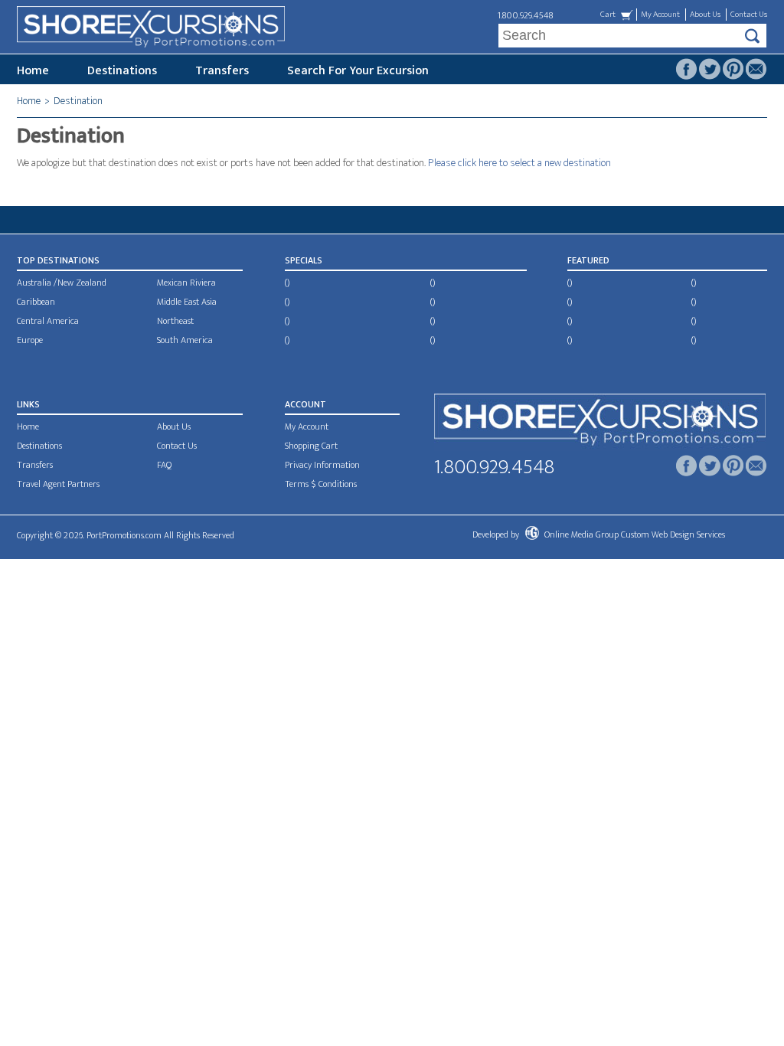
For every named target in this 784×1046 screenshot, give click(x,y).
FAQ (164, 464)
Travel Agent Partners (58, 484)
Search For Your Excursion (358, 70)
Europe (30, 340)
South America (185, 340)
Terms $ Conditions (321, 484)
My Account (660, 14)
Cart (608, 14)
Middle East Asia (187, 301)
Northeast (175, 321)
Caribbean (36, 301)
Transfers (222, 70)
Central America (48, 321)
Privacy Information (322, 464)
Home (33, 70)
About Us (705, 14)
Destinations (122, 70)
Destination (78, 101)
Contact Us (748, 14)
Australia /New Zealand (61, 282)
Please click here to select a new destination (519, 163)
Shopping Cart (311, 445)
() (287, 282)
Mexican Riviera (186, 282)
